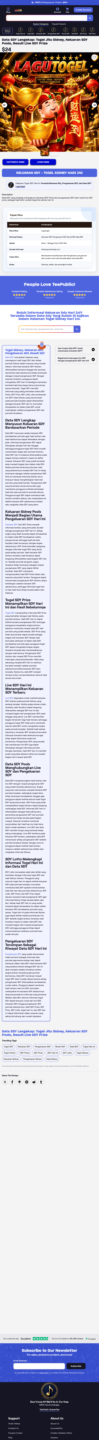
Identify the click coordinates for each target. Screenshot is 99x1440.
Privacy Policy (44, 1373)
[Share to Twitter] (5, 1082)
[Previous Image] (4, 105)
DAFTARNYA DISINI (15, 162)
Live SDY (9, 698)
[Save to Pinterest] (27, 1082)
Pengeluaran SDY (13, 954)
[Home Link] (18, 10)
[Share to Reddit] (34, 1082)
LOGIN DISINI (43, 162)
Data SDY (9, 357)
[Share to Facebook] (12, 1082)
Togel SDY (10, 613)
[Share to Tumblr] (41, 1082)
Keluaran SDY (11, 524)
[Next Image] (94, 105)
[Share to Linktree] (19, 1082)
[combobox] (46, 18)
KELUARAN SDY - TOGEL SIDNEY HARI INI (49, 173)
